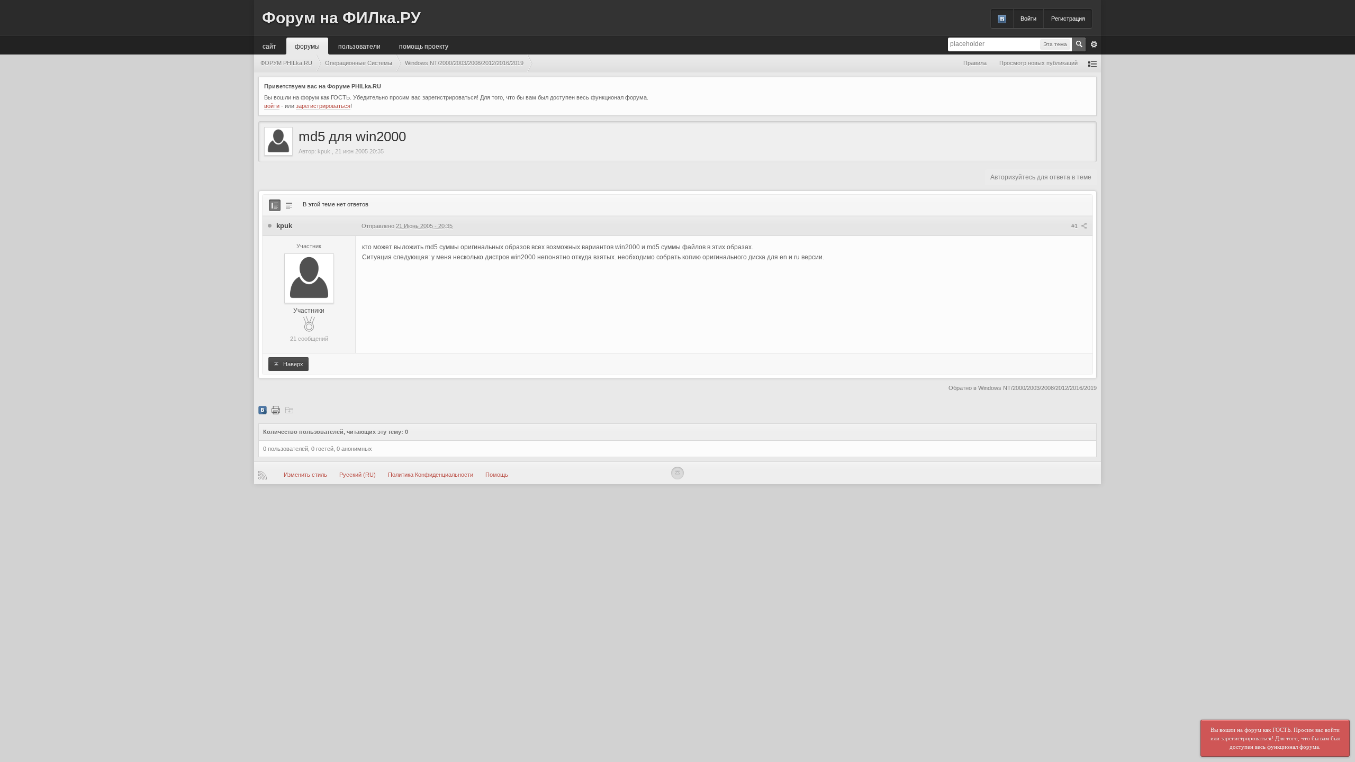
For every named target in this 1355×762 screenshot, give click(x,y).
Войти (1028, 18)
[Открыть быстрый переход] (1092, 63)
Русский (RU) (357, 474)
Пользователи (359, 45)
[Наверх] (677, 473)
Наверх (292, 364)
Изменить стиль (305, 474)
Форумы (307, 45)
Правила (975, 63)
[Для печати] (276, 409)
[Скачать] (289, 409)
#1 (1075, 226)
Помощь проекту (423, 45)
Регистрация (1068, 18)
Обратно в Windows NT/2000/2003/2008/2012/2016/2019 (1022, 388)
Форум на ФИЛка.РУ (341, 17)
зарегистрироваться (323, 106)
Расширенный (1094, 44)
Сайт (269, 45)
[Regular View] (275, 205)
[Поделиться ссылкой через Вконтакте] (262, 409)
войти (271, 106)
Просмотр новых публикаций (1038, 63)
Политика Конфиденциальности (430, 474)
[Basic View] (289, 205)
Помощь (496, 474)
